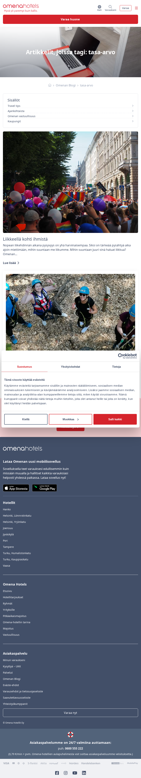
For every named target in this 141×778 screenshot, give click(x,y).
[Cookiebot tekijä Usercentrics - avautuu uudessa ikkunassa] (121, 356)
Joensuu (8, 528)
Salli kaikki (115, 419)
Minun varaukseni (14, 660)
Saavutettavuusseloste (16, 697)
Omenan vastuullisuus (21, 116)
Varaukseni (110, 9)
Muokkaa (68, 419)
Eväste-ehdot (11, 685)
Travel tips (14, 106)
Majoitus (8, 628)
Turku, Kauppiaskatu (15, 559)
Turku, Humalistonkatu (17, 553)
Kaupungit (14, 121)
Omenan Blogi (66, 85)
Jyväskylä (8, 534)
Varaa (125, 8)
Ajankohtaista (16, 111)
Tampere (8, 547)
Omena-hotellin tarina (16, 622)
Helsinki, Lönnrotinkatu (17, 515)
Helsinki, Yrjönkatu (14, 522)
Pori (5, 540)
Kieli (99, 9)
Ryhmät (7, 603)
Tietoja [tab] (116, 366)
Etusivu (7, 591)
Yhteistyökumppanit (15, 704)
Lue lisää (9, 263)
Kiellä (25, 419)
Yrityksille (9, 609)
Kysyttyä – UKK (12, 666)
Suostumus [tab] (24, 366)
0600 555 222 (74, 748)
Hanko (7, 509)
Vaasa (6, 565)
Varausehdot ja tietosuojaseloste (23, 691)
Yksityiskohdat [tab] (70, 366)
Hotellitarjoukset (13, 597)
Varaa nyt (70, 713)
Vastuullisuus (11, 634)
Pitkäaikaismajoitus (14, 616)
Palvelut (8, 672)
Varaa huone (70, 19)
